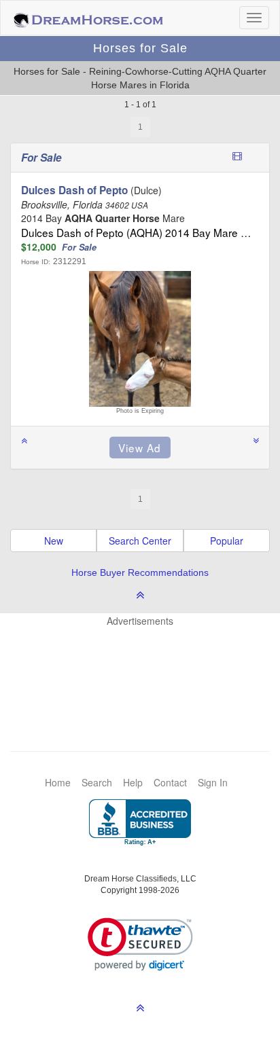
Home (58, 782)
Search (97, 782)
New (53, 540)
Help (133, 782)
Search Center (140, 540)
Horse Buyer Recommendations (140, 572)
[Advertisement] (147, 668)
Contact (170, 782)
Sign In (213, 782)
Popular (226, 540)
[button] (140, 944)
